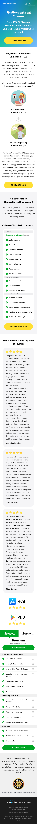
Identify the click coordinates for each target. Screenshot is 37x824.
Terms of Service (27, 818)
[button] (26, 4)
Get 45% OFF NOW (18, 326)
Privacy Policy (13, 812)
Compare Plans (18, 40)
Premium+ (28, 634)
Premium (9, 634)
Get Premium (18, 647)
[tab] (9, 633)
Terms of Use (23, 812)
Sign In (31, 4)
